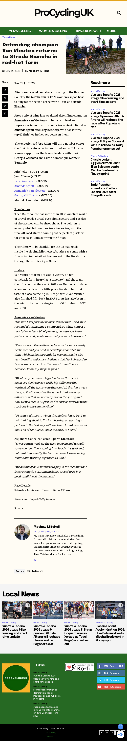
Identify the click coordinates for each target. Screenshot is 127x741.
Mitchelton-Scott (37, 571)
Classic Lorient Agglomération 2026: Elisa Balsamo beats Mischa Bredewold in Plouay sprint (105, 166)
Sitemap (50, 736)
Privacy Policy (50, 732)
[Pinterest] (5, 106)
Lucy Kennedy (23, 181)
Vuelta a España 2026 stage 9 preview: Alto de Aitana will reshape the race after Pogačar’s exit (107, 120)
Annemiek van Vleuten (29, 190)
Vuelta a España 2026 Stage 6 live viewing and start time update (46, 679)
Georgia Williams (26, 195)
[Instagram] (107, 732)
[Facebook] (5, 90)
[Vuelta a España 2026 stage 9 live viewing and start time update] (17, 610)
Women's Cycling (99, 156)
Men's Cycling (98, 91)
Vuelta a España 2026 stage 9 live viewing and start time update (107, 98)
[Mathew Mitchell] (22, 543)
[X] (5, 98)
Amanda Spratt (24, 186)
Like (121, 666)
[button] (119, 13)
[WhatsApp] (5, 113)
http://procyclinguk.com (46, 531)
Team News (9, 37)
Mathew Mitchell (40, 70)
